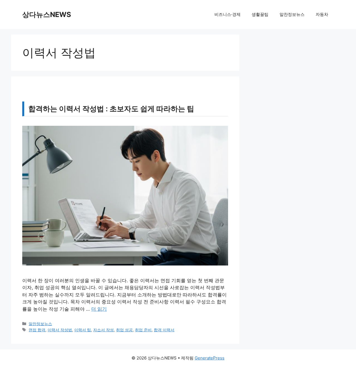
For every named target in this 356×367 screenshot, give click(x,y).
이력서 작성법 (60, 329)
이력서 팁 (82, 329)
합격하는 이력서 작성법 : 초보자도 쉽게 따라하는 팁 (111, 108)
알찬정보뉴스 (292, 14)
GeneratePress (209, 358)
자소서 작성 (103, 329)
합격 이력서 (164, 329)
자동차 (322, 14)
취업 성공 (124, 329)
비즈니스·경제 (227, 14)
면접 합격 (37, 329)
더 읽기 (99, 309)
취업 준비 (143, 329)
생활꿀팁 (260, 14)
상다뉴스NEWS (46, 14)
